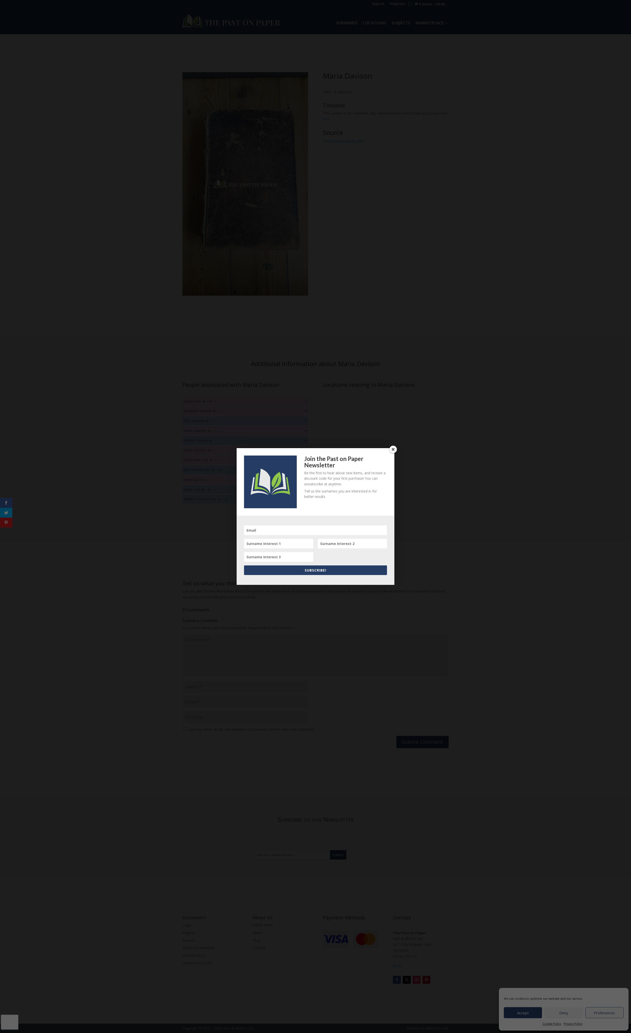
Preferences (604, 1012)
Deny (563, 1012)
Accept (523, 1012)
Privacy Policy (573, 1024)
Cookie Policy (552, 1024)
